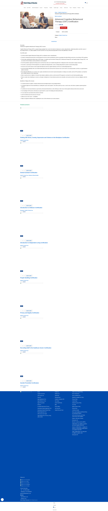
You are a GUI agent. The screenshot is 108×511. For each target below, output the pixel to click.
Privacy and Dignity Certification (29, 313)
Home (56, 12)
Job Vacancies (57, 408)
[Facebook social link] (58, 37)
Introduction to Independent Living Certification (34, 242)
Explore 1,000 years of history (77, 418)
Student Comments (41, 393)
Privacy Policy (74, 399)
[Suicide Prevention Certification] (31, 364)
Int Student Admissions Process (43, 406)
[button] (29, 135)
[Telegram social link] (63, 37)
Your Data (74, 404)
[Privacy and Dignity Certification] (31, 293)
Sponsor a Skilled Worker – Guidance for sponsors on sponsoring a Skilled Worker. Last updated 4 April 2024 (80, 428)
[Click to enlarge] (2, 499)
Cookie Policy (74, 400)
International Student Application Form (44, 408)
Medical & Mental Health (33, 175)
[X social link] (59, 37)
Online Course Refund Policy (77, 391)
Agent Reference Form (42, 400)
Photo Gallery (57, 406)
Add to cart (63, 27)
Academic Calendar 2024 (59, 399)
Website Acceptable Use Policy (78, 397)
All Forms (39, 404)
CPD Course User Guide (42, 413)
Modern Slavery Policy (76, 406)
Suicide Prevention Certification (29, 383)
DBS (56, 404)
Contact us (57, 391)
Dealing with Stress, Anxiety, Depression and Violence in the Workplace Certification (44, 137)
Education (22, 210)
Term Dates (57, 400)
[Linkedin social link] (62, 37)
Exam (39, 391)
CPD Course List (41, 395)
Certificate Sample (75, 410)
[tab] (54, 41)
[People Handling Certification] (31, 258)
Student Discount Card (59, 410)
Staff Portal (57, 395)
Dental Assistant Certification (28, 172)
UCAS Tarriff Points (58, 402)
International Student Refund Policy (44, 410)
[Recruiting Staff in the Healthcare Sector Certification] (31, 328)
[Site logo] (28, 2)
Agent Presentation (41, 402)
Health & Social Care (62, 12)
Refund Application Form (42, 411)
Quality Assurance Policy (76, 402)
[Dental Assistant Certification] (31, 153)
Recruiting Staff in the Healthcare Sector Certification (35, 348)
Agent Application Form (42, 399)
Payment (39, 397)
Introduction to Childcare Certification (31, 207)
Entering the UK (75, 420)
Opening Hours (57, 397)
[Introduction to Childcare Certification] (31, 188)
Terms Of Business (75, 393)
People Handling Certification (28, 278)
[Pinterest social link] (61, 37)
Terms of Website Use (76, 395)
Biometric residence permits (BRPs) (79, 421)
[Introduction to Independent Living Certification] (31, 223)
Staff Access (57, 393)
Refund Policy (74, 408)
